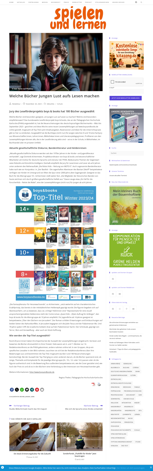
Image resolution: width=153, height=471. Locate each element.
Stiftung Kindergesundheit (121, 442)
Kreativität (115, 414)
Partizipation (116, 422)
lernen (137, 414)
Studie (137, 442)
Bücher (22, 396)
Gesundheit (130, 395)
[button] (12, 390)
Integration (126, 403)
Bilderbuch (115, 368)
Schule (60, 104)
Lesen (32, 396)
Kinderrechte (130, 410)
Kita (140, 410)
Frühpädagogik (117, 395)
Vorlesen (114, 446)
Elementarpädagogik (119, 375)
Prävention (128, 422)
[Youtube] (120, 294)
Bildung (126, 368)
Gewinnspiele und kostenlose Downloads (123, 165)
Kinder (136, 403)
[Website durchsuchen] (141, 2)
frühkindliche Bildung (132, 391)
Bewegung (128, 364)
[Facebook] (136, 2)
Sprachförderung (118, 438)
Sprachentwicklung (118, 434)
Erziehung (127, 387)
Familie (137, 387)
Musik (130, 418)
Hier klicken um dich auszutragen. (130, 468)
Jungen (27, 396)
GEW (140, 395)
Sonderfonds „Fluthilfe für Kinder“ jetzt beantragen (79, 454)
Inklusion (114, 403)
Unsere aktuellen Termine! (118, 175)
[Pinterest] (126, 309)
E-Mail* (111, 88)
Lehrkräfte (127, 414)
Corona (136, 368)
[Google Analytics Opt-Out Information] (2, 468)
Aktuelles (50, 104)
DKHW (137, 371)
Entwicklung (116, 379)
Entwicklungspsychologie (121, 383)
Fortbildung (116, 391)
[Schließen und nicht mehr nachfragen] (151, 468)
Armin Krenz (115, 364)
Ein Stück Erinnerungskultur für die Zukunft (32, 453)
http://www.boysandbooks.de (41, 372)
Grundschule (129, 399)
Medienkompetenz (118, 418)
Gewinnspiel (115, 399)
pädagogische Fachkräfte (121, 430)
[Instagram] (120, 309)
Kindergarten (116, 410)
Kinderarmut (116, 407)
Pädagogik (115, 426)
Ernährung (115, 387)
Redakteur (16, 104)
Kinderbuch (128, 407)
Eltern (133, 375)
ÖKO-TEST (124, 446)
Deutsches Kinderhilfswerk (121, 371)
